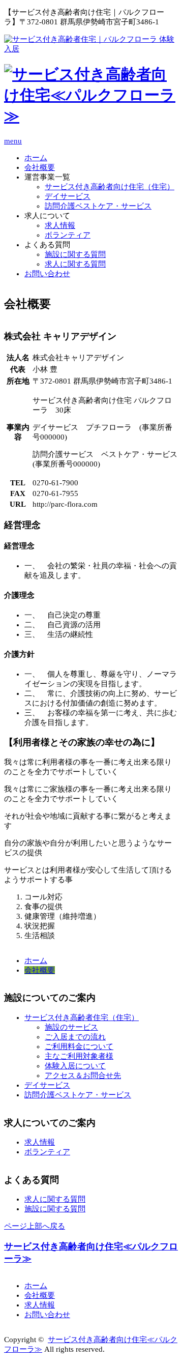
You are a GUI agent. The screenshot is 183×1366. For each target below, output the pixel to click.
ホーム (35, 158)
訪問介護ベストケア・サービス (98, 206)
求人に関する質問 (75, 264)
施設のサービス (71, 1027)
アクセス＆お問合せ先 (83, 1075)
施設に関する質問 (75, 254)
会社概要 (39, 167)
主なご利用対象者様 (79, 1056)
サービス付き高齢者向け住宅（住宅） (109, 187)
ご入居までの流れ (75, 1037)
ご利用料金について (79, 1046)
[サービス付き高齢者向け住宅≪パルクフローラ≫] (91, 115)
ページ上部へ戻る (34, 1226)
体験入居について (75, 1066)
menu (13, 141)
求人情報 (60, 225)
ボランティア (67, 235)
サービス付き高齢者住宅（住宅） (81, 1017)
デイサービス (67, 196)
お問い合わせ (47, 274)
